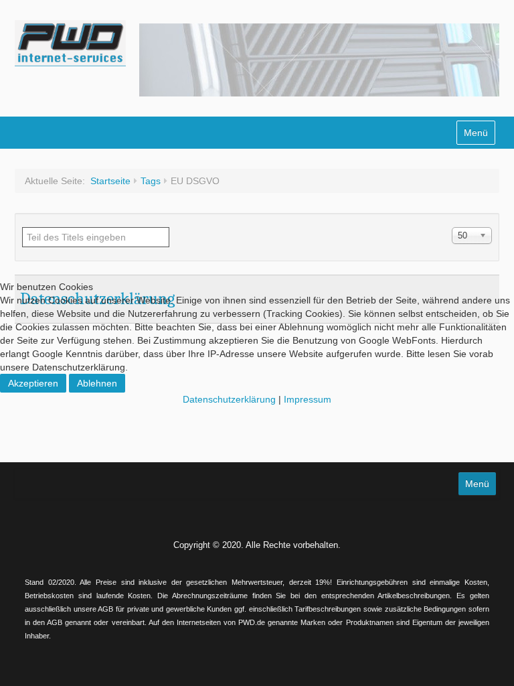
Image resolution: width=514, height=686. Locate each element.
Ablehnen (97, 383)
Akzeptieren (33, 383)
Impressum (307, 399)
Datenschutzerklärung (229, 399)
